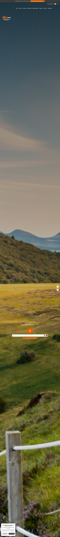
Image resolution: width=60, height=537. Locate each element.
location (24, 8)
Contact (45, 8)
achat (17, 8)
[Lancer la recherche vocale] (30, 330)
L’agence (40, 8)
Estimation (29, 8)
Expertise (50, 8)
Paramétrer (5, 533)
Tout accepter (11, 533)
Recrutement (35, 8)
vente (20, 8)
